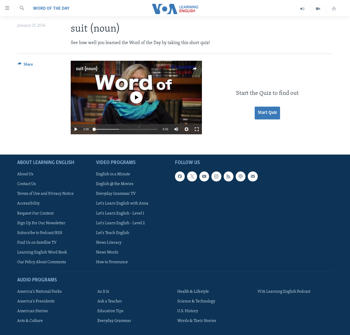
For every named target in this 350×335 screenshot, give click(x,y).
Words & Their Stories (196, 321)
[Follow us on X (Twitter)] (192, 176)
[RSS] (228, 176)
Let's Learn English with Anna (122, 204)
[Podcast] (240, 176)
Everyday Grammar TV (116, 194)
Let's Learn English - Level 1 (120, 213)
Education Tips (110, 311)
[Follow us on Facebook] (180, 176)
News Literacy (108, 243)
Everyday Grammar (114, 321)
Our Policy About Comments (41, 262)
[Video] (318, 9)
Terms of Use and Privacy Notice (45, 194)
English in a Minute (113, 174)
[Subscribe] (253, 176)
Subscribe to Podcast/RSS (39, 233)
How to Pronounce (112, 262)
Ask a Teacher (109, 301)
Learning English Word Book (42, 252)
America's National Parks (39, 292)
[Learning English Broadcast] (302, 9)
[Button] (25, 65)
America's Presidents (36, 301)
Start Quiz (267, 112)
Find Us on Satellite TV (37, 243)
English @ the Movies (114, 184)
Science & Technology (196, 301)
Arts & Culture (30, 321)
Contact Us (26, 184)
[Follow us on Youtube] (204, 176)
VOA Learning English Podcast (284, 292)
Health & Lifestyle (193, 292)
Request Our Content (35, 213)
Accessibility (28, 204)
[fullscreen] (197, 129)
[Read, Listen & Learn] (334, 9)
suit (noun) (86, 69)
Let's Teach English (112, 233)
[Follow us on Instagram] (216, 176)
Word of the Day (51, 8)
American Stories (32, 311)
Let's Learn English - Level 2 (120, 223)
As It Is (103, 292)
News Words (107, 252)
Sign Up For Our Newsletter (41, 223)
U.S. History (187, 311)
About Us (25, 174)
